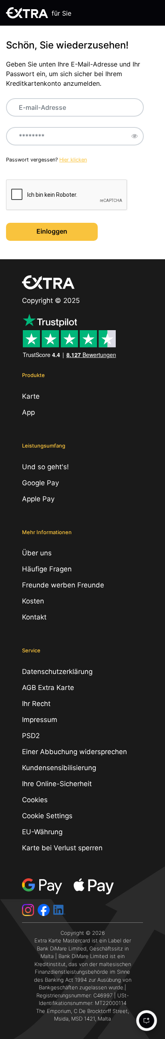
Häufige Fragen (47, 569)
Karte (31, 396)
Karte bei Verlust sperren (62, 848)
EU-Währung (42, 832)
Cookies (35, 800)
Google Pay (40, 483)
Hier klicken (73, 160)
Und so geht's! (45, 467)
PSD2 (31, 736)
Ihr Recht (36, 704)
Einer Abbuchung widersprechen (74, 752)
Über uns (37, 553)
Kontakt (34, 617)
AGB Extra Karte (48, 688)
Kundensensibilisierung (59, 768)
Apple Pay (38, 499)
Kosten (33, 601)
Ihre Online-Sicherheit (57, 784)
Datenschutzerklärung (57, 672)
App (28, 412)
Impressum (39, 720)
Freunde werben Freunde (63, 585)
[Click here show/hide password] (134, 136)
